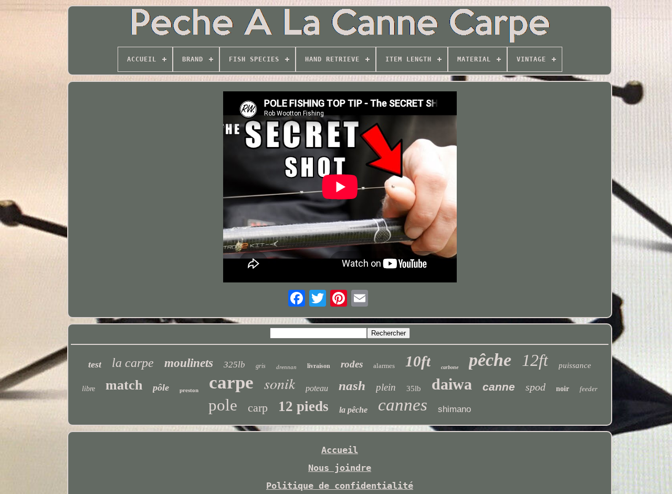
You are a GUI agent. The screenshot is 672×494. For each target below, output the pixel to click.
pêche (490, 360)
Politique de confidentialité (339, 485)
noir (562, 389)
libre (88, 389)
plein (386, 387)
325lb (234, 365)
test (94, 364)
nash (352, 386)
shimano (454, 409)
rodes (352, 364)
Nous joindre (339, 468)
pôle (161, 387)
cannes (402, 404)
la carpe (133, 363)
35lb (413, 388)
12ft (535, 360)
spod (535, 387)
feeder (588, 389)
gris (261, 366)
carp (258, 407)
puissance (575, 365)
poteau (317, 388)
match (124, 385)
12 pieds (303, 406)
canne (498, 387)
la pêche (353, 409)
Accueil (339, 450)
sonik (279, 383)
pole (222, 405)
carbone (449, 367)
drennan (286, 367)
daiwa (452, 384)
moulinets (188, 363)
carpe (231, 382)
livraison (318, 366)
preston (189, 390)
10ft (417, 361)
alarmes (384, 366)
